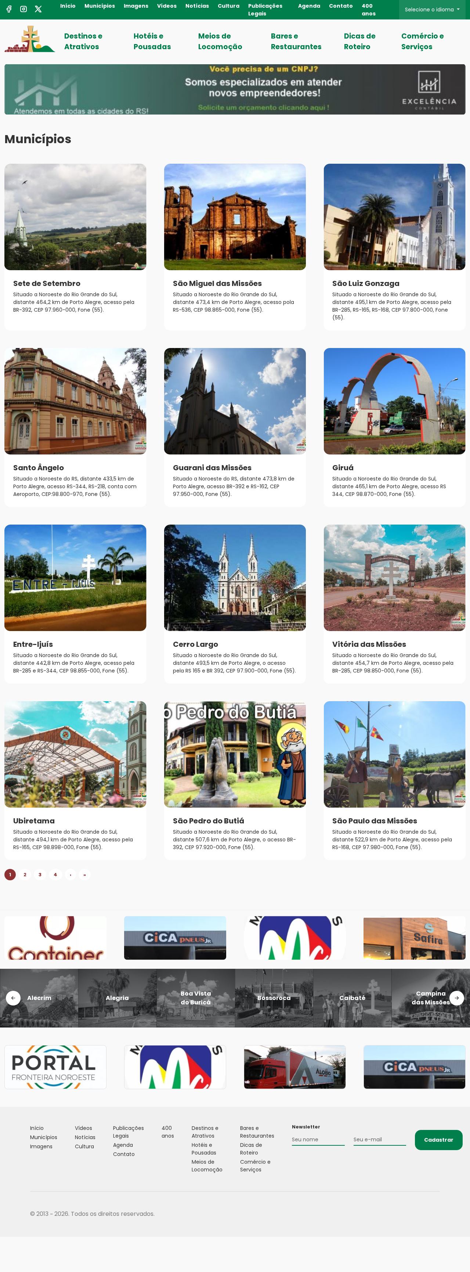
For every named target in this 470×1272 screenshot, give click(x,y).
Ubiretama (34, 821)
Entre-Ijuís (33, 644)
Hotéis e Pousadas (152, 41)
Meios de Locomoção (220, 41)
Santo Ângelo (38, 468)
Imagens (136, 6)
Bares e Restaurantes (296, 41)
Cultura (228, 6)
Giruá (343, 468)
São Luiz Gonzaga (366, 283)
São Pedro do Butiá (208, 821)
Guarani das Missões (212, 468)
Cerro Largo (195, 644)
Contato (341, 6)
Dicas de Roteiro (360, 41)
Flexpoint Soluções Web (435, 1214)
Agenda (309, 6)
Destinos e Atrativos (83, 41)
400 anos (369, 9)
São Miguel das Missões (217, 283)
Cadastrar (438, 1140)
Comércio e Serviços (422, 41)
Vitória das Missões (369, 644)
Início (68, 6)
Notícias (197, 6)
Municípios (99, 6)
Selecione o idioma (430, 9)
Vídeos (167, 6)
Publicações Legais (265, 9)
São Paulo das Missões (374, 821)
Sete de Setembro (46, 283)
